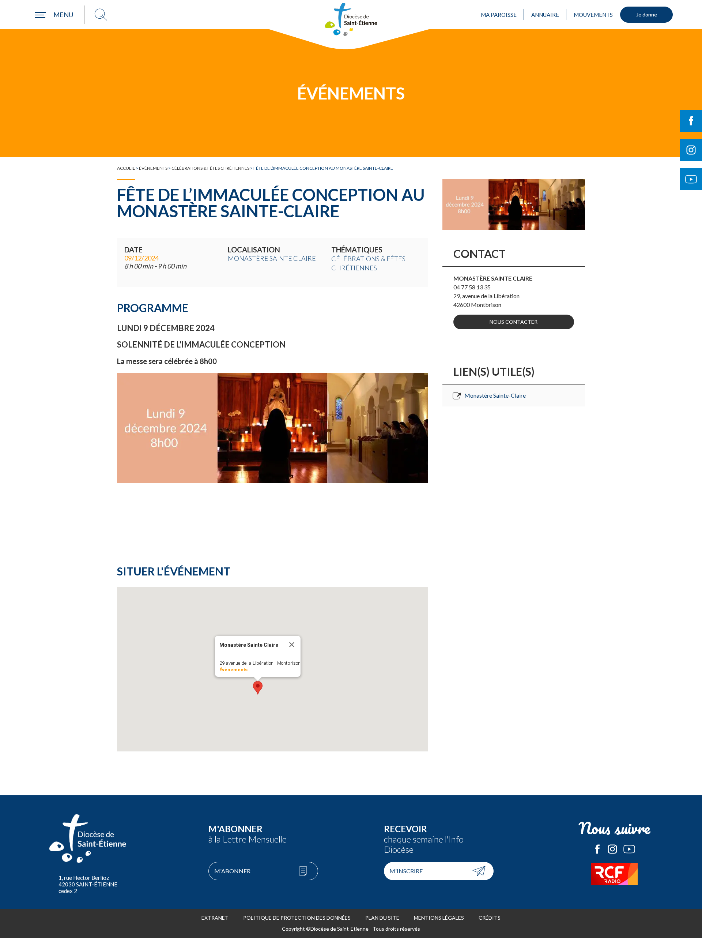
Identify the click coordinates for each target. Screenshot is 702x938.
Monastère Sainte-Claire (495, 395)
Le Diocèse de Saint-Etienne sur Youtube (629, 849)
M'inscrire (406, 870)
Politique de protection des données (297, 918)
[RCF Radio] (614, 874)
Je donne (646, 14)
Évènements (153, 168)
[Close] (292, 644)
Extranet (215, 918)
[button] (258, 688)
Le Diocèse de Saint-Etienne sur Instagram (612, 849)
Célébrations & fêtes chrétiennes (210, 168)
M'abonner (232, 870)
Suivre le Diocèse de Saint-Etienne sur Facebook (691, 121)
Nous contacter (513, 322)
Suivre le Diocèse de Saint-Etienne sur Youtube (691, 179)
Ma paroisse (499, 14)
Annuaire (545, 14)
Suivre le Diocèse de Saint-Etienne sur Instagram (691, 150)
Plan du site (382, 918)
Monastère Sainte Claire (272, 258)
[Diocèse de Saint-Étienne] (351, 19)
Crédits (490, 918)
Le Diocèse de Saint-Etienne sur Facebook (597, 849)
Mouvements (593, 14)
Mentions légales (439, 918)
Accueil (126, 168)
